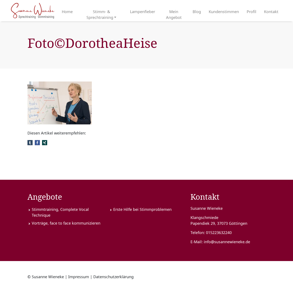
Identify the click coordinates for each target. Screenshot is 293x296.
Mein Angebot (174, 14)
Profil (251, 11)
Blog (197, 11)
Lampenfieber (142, 11)
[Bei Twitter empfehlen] (30, 142)
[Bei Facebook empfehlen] (37, 142)
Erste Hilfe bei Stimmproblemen (142, 209)
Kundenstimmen (224, 11)
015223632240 (219, 232)
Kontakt (271, 11)
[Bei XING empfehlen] (44, 142)
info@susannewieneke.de (227, 241)
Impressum (78, 276)
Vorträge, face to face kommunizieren (66, 223)
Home (67, 11)
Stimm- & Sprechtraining (99, 14)
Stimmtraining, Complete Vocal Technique (60, 212)
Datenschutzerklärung (113, 276)
